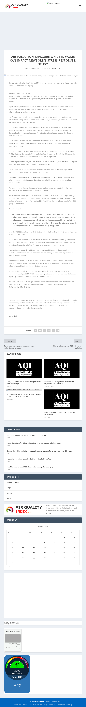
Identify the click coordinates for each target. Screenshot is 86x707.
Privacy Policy (42, 705)
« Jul (8, 567)
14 (54, 548)
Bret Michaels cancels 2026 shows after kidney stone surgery (29, 467)
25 (23, 558)
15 (64, 548)
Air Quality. (18, 632)
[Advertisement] (43, 29)
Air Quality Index (38, 701)
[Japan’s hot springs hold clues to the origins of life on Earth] (62, 369)
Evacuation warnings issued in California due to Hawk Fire (28, 459)
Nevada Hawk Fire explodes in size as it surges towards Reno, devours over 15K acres (39, 451)
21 (54, 553)
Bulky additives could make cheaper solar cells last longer (23, 383)
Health (9, 493)
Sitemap (69, 705)
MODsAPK (23, 705)
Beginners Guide (12, 482)
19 (34, 553)
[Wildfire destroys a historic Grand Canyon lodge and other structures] (24, 390)
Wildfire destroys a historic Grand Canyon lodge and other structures (23, 395)
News (54, 68)
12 (34, 548)
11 (23, 548)
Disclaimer (32, 705)
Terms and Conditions (56, 705)
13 (45, 548)
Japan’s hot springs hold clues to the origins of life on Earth (59, 383)
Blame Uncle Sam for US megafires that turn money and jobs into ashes (33, 443)
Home (16, 705)
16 (74, 548)
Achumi (36, 68)
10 (12, 548)
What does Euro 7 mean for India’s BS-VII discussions (60, 413)
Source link (13, 316)
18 (23, 553)
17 (12, 553)
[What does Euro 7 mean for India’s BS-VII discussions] (62, 399)
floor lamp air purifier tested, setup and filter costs (26, 435)
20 (45, 553)
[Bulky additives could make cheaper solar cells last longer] (24, 369)
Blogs (8, 488)
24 (12, 558)
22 (64, 553)
